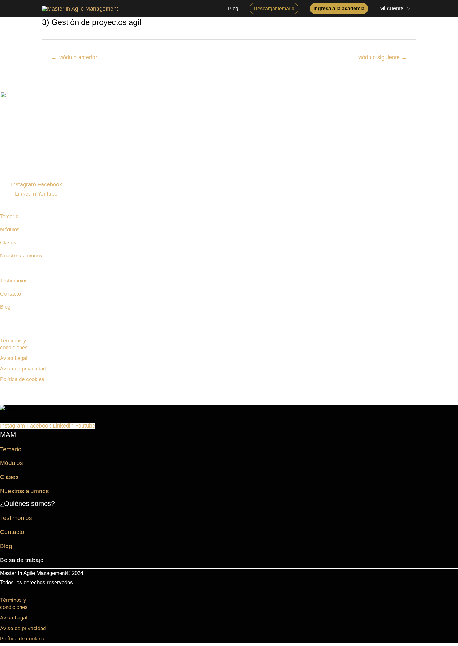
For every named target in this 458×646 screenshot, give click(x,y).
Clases (8, 243)
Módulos (10, 229)
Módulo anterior (74, 57)
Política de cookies (22, 379)
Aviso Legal (13, 358)
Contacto (10, 294)
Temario (9, 216)
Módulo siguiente (382, 57)
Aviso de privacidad (23, 369)
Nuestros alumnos (21, 256)
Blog (5, 307)
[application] (407, 8)
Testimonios (14, 281)
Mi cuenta (391, 8)
